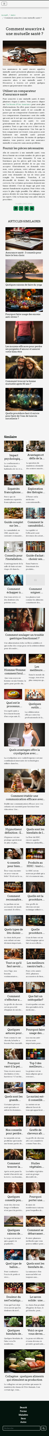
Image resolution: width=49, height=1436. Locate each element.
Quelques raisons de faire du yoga (23, 284)
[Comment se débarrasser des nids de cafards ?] (35, 1221)
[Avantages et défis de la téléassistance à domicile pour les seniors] (35, 446)
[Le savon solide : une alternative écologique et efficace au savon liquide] (35, 1288)
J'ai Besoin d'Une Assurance (18, 104)
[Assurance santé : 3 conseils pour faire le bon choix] (24, 238)
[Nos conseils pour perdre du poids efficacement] (13, 1121)
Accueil (4, 15)
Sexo (23, 1418)
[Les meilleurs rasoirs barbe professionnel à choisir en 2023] (35, 954)
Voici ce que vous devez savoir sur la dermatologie (35, 1335)
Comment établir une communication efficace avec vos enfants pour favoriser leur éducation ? (24, 801)
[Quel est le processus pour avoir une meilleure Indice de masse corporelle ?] (13, 694)
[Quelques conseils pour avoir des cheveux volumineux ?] (13, 1187)
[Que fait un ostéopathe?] (35, 987)
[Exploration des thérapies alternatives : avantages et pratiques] (35, 479)
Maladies (23, 1415)
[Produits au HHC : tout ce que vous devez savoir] (35, 853)
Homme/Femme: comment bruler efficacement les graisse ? (15, 675)
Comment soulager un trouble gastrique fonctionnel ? (24, 636)
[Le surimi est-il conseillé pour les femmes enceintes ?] (35, 1087)
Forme (23, 1411)
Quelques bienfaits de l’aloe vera (13, 1334)
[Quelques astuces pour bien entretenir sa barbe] (13, 1020)
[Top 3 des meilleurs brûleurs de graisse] (35, 1054)
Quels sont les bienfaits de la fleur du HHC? (35, 834)
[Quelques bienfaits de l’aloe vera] (13, 1321)
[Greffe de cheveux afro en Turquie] (35, 1121)
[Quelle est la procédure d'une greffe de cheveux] (35, 887)
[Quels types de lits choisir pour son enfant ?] (13, 920)
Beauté (23, 1407)
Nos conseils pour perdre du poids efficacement (13, 1135)
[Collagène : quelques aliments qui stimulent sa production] (24, 1361)
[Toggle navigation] (4, 4)
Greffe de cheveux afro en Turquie (35, 1133)
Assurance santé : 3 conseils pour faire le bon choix (23, 254)
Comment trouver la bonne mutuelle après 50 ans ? (20, 382)
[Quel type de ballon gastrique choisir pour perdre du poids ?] (13, 1254)
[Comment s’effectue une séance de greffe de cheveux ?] (13, 987)
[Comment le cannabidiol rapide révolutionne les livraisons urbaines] (35, 513)
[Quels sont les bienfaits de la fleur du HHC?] (35, 820)
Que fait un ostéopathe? (35, 998)
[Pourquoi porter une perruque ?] (35, 1187)
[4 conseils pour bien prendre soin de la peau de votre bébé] (13, 853)
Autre (13, 15)
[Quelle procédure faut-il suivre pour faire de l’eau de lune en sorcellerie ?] (24, 399)
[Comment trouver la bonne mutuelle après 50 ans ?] (24, 367)
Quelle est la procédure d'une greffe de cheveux (35, 901)
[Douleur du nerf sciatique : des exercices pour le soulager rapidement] (13, 1288)
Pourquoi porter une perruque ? (35, 1200)
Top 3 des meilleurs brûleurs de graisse (35, 1068)
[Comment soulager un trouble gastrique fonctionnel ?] (24, 619)
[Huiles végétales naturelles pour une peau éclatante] (35, 1154)
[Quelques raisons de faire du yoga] (24, 270)
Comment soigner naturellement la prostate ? (35, 594)
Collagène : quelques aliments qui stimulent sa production (24, 1378)
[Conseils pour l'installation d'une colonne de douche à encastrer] (13, 546)
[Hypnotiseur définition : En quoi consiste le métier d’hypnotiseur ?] (13, 820)
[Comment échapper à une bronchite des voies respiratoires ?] (13, 580)
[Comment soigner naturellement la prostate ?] (35, 580)
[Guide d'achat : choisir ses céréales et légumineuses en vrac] (35, 546)
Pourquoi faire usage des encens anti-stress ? (35, 1035)
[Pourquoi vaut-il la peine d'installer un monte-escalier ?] (13, 1054)
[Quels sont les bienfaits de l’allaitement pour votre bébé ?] (35, 1254)
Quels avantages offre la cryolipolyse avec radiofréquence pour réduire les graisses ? (24, 755)
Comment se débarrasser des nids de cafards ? (35, 1235)
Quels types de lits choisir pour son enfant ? (13, 934)
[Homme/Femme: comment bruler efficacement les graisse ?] (15, 660)
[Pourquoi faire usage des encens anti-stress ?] (24, 300)
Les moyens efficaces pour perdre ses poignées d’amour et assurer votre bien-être (23, 349)
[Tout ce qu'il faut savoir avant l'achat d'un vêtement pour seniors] (13, 954)
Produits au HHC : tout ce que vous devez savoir (35, 868)
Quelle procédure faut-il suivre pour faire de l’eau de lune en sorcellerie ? (22, 416)
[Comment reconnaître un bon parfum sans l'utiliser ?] (13, 887)
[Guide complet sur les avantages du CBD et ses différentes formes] (13, 513)
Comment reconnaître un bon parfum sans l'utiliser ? (13, 901)
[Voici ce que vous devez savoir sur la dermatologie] (35, 1321)
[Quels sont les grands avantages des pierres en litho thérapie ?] (13, 1087)
